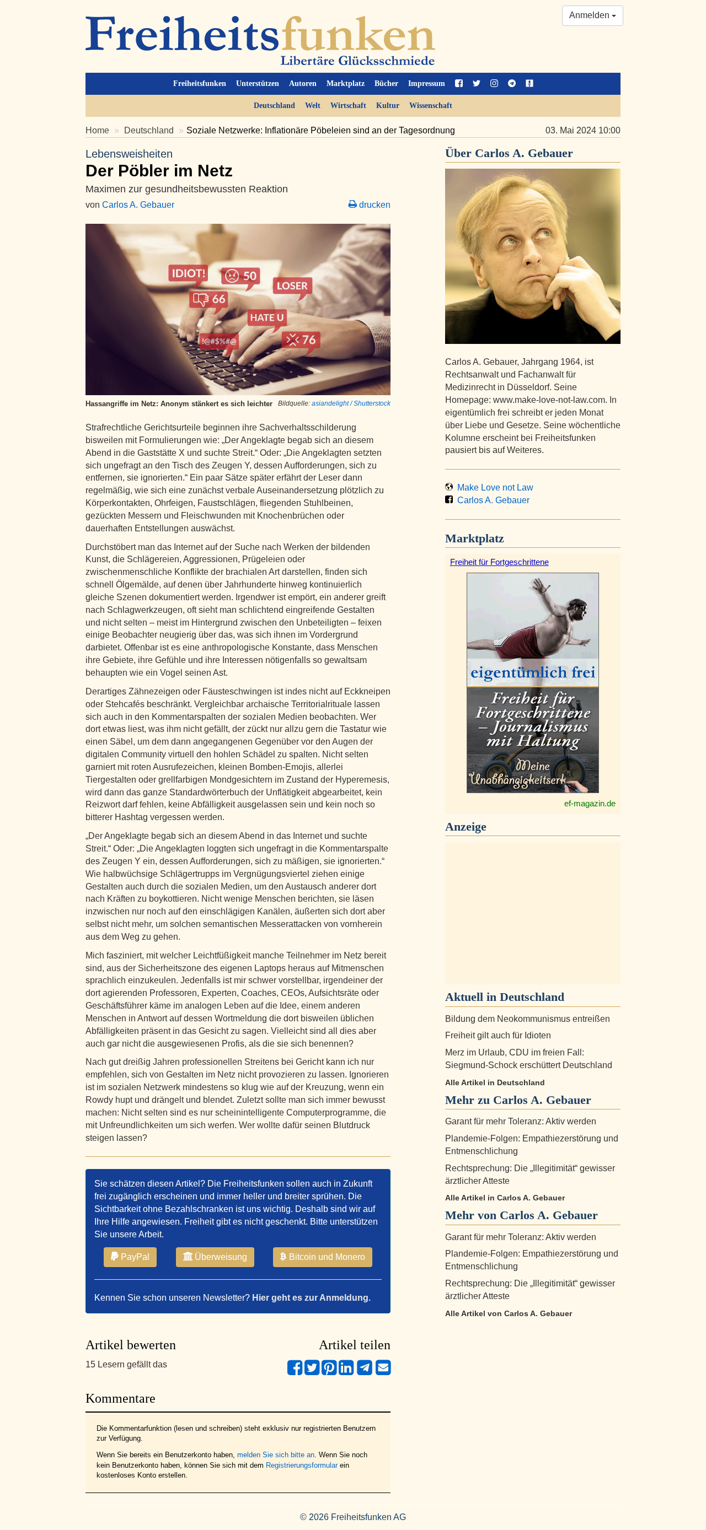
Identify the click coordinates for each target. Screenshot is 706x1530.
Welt (312, 105)
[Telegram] (364, 1372)
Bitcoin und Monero (326, 1257)
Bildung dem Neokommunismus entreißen (527, 1018)
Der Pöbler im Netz (159, 164)
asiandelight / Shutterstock (351, 403)
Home (97, 130)
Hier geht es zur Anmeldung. (311, 1297)
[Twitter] (311, 1372)
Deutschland (274, 105)
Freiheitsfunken (199, 83)
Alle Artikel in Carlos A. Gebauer (505, 1197)
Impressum (426, 83)
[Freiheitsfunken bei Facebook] (459, 84)
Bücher (386, 83)
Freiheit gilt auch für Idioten (498, 1035)
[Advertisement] (532, 913)
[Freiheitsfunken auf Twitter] (476, 84)
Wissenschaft (430, 105)
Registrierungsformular (302, 1465)
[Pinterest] (329, 1372)
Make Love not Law (493, 487)
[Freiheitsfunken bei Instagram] (494, 84)
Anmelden (590, 15)
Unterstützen (257, 83)
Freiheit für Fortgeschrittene (499, 562)
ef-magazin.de (590, 803)
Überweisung (219, 1257)
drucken (374, 204)
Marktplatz (346, 83)
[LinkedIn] (346, 1372)
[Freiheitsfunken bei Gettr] (529, 84)
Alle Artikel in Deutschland (495, 1082)
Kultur (387, 105)
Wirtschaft (348, 105)
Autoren (303, 83)
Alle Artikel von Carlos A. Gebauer (508, 1313)
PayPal (134, 1257)
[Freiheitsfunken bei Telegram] (512, 84)
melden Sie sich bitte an (275, 1455)
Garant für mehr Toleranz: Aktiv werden (520, 1121)
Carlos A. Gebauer (138, 204)
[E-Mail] (383, 1372)
